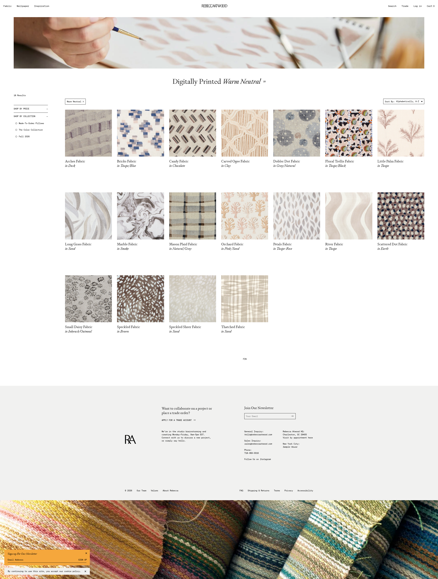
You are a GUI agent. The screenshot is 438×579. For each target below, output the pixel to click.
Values (154, 491)
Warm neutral (74, 101)
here (310, 437)
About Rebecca (170, 491)
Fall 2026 (24, 136)
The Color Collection (31, 130)
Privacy (289, 491)
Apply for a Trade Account (177, 420)
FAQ (241, 491)
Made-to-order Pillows (31, 123)
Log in (418, 6)
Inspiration (41, 6)
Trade (405, 6)
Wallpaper (23, 6)
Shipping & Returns (258, 491)
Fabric (7, 6)
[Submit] (290, 416)
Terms (277, 491)
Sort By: (390, 101)
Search (392, 6)
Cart (431, 6)
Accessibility (305, 491)
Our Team (141, 491)
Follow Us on (257, 459)
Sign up (82, 560)
